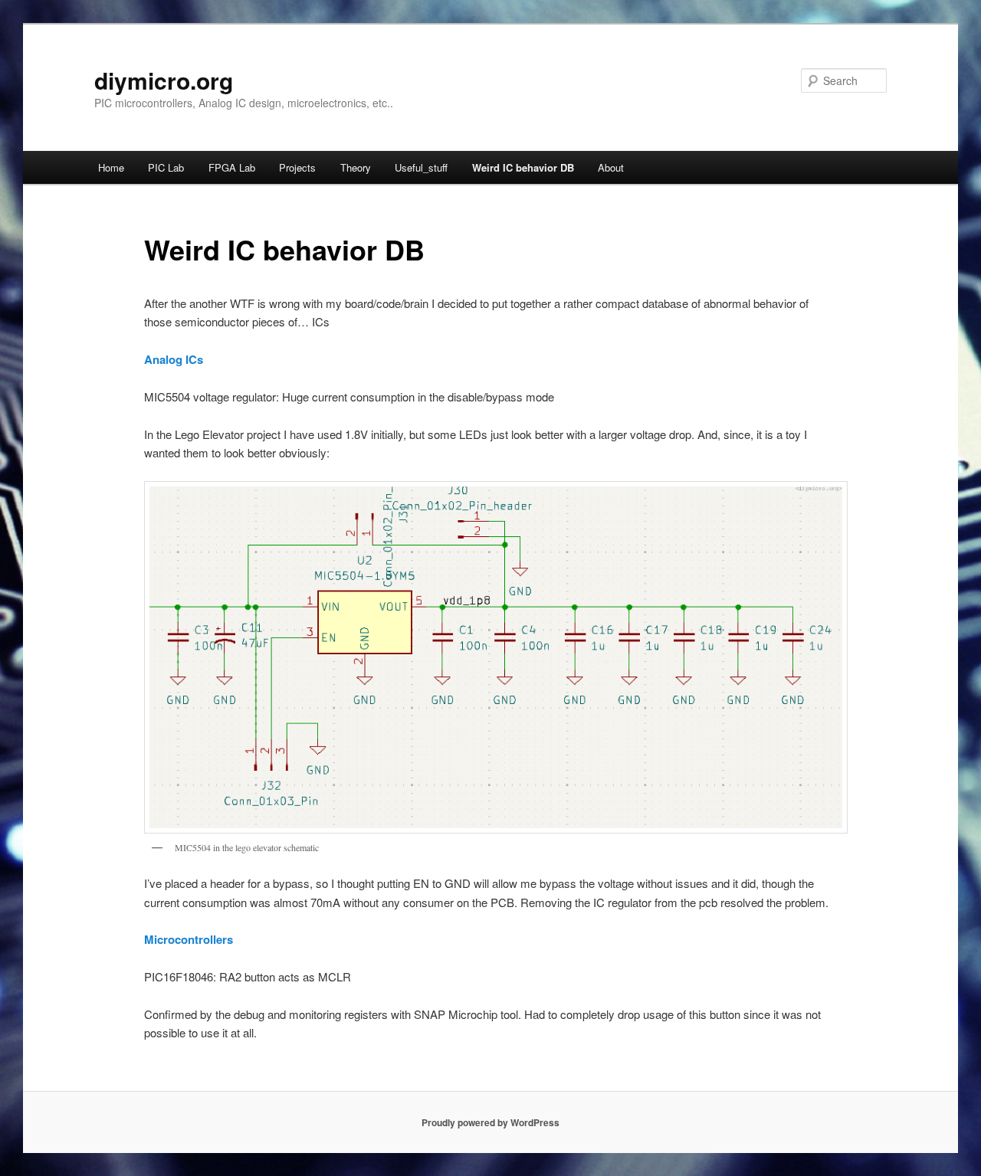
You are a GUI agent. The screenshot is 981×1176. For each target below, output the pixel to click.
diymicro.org (163, 80)
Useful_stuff (421, 167)
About (611, 167)
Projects (297, 167)
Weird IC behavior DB (523, 167)
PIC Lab (166, 167)
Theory (355, 167)
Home (111, 167)
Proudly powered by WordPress (490, 1122)
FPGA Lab (231, 167)
